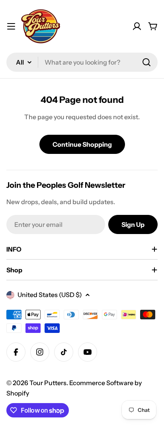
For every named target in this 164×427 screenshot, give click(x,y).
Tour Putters (47, 383)
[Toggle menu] (11, 26)
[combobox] (82, 62)
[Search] (146, 62)
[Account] (137, 26)
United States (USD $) (50, 295)
